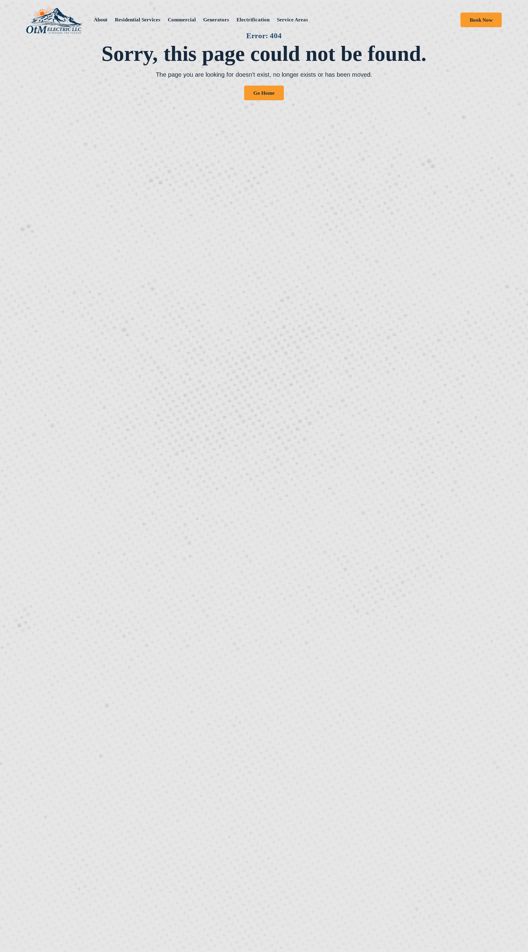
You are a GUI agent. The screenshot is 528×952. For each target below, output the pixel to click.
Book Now (481, 20)
